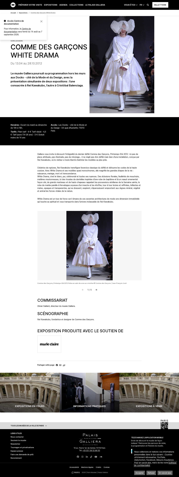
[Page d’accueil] (13, 4)
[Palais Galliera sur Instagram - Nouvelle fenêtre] (82, 456)
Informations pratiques (89, 406)
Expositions (50, 5)
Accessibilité (74, 467)
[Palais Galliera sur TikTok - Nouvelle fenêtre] (91, 456)
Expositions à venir (149, 406)
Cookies (107, 467)
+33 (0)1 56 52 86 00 (91, 450)
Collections (76, 5)
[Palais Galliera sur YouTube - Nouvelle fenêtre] (96, 456)
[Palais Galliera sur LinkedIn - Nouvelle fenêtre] (87, 456)
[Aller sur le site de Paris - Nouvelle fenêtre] (75, 472)
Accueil (13, 13)
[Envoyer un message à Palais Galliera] (60, 365)
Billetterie (160, 5)
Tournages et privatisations (22, 447)
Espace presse (17, 451)
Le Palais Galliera (95, 5)
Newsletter (15, 444)
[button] (96, 289)
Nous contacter (17, 437)
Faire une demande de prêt (22, 454)
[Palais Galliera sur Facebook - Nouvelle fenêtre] (78, 456)
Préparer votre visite (30, 5)
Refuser (151, 473)
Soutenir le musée (18, 440)
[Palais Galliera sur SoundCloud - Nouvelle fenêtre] (100, 456)
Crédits (98, 467)
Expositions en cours (30, 406)
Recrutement (16, 458)
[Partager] (57, 365)
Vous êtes (129, 5)
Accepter (140, 473)
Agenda (63, 5)
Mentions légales (87, 467)
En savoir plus (165, 473)
